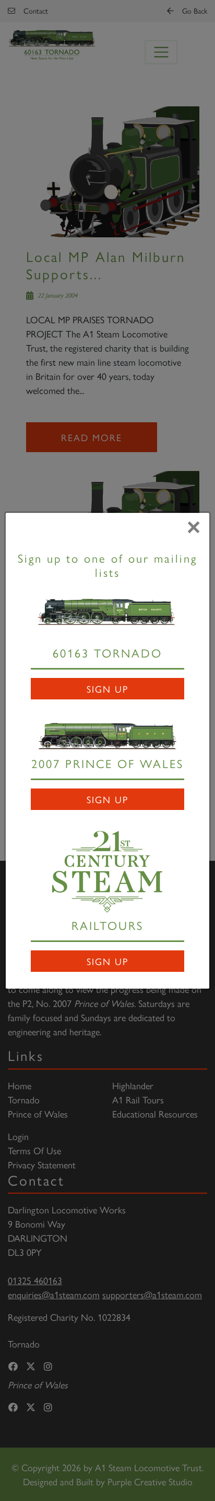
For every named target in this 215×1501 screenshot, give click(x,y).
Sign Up (107, 688)
